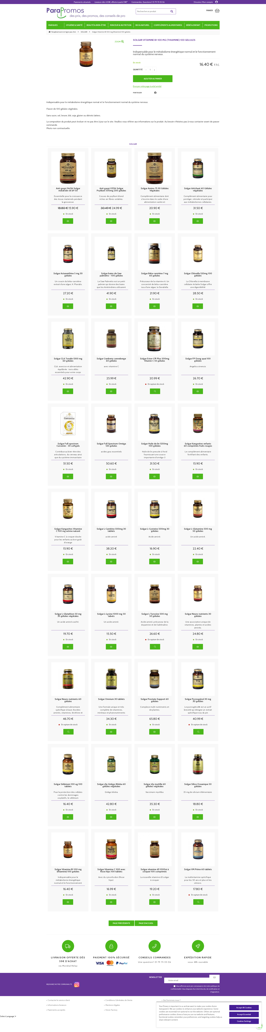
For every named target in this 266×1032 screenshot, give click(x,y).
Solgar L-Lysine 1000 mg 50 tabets (111, 615)
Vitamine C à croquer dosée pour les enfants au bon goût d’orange (68, 539)
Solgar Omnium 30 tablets (111, 699)
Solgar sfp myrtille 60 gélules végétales (155, 785)
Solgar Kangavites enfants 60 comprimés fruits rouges (198, 445)
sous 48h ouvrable (198, 959)
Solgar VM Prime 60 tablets (198, 869)
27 (68, 293)
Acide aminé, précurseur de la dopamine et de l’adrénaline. (154, 623)
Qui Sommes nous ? (172, 1000)
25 (111, 378)
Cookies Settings (244, 1021)
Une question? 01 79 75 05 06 (154, 959)
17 (198, 889)
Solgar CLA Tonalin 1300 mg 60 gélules (68, 360)
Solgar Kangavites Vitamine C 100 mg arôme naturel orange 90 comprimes (68, 530)
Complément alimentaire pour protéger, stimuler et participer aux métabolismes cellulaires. (198, 199)
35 (154, 804)
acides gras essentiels (111, 451)
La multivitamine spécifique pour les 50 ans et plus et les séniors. (198, 880)
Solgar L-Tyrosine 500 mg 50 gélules (154, 615)
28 (198, 293)
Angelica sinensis (198, 366)
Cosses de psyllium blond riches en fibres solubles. (111, 197)
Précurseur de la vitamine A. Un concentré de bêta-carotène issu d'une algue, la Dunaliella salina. (154, 284)
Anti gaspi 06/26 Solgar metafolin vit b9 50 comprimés (68, 189)
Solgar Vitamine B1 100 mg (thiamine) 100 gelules (164, 39)
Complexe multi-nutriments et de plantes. (154, 708)
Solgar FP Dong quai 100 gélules (198, 360)
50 (111, 463)
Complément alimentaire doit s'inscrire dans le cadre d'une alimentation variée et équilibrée (155, 199)
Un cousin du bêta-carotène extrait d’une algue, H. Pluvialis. (68, 283)
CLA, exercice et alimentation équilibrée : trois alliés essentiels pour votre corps (68, 369)
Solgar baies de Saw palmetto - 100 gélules (111, 274)
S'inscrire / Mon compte (203, 2)
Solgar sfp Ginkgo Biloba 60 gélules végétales (111, 785)
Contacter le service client (59, 1000)
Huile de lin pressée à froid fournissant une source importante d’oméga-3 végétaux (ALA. (154, 454)
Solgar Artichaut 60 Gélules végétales (198, 189)
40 (198, 719)
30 (106, 208)
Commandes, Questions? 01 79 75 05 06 (148, 2)
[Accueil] (85, 13)
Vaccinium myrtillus (155, 792)
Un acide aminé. (198, 536)
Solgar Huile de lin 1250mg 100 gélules (154, 445)
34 (111, 719)
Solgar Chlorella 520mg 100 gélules (198, 274)
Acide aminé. (155, 536)
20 (154, 208)
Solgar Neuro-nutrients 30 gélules (198, 615)
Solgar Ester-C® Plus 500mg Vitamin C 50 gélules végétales (154, 360)
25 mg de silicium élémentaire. (198, 792)
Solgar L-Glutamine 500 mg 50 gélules (198, 530)
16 (154, 548)
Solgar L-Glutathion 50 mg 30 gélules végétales (68, 615)
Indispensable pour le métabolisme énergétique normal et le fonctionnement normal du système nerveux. (68, 880)
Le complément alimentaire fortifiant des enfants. (198, 453)
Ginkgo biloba (111, 792)
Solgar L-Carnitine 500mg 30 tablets (111, 530)
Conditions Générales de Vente (118, 1000)
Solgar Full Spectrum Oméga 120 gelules (111, 445)
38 (111, 548)
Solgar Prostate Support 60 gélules (155, 700)
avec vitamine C (111, 366)
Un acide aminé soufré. (68, 622)
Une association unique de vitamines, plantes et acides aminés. (198, 625)
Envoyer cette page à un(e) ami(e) (147, 86)
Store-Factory (111, 1010)
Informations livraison (57, 1005)
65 (154, 719)
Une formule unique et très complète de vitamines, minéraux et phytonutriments (111, 710)
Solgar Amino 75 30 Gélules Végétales (155, 189)
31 (198, 208)
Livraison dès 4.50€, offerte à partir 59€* (111, 2)
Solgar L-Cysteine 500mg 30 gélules (154, 530)
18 (63, 208)
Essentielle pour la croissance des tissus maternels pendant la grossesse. (68, 199)
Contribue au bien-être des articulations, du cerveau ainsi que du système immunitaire (68, 454)
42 (68, 378)
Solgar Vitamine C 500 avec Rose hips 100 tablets (111, 870)
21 (154, 293)
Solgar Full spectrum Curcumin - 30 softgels (68, 445)
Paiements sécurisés (82, 2)
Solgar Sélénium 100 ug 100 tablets (68, 785)
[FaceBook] (155, 93)
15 (73, 208)
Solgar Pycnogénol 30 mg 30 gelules (198, 700)
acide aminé (111, 536)
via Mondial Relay (68, 961)
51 (68, 463)
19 (68, 634)
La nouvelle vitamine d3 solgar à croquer (154, 878)
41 (111, 293)
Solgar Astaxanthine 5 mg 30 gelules (68, 274)
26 (198, 378)
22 (198, 548)
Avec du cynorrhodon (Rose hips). (111, 878)
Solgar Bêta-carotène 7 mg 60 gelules (154, 274)
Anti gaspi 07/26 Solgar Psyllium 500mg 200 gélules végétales (111, 189)
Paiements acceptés (56, 1010)
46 (68, 719)
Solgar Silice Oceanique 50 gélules (198, 785)
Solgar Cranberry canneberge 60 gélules (111, 360)
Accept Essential (244, 1014)
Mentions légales (112, 1005)
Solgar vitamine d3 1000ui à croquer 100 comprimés (155, 870)
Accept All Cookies (244, 1007)
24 (117, 208)
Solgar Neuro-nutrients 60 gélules (68, 700)
